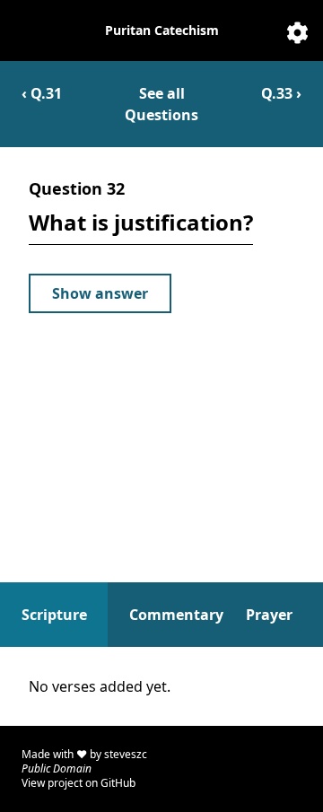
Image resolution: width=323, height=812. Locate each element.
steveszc (125, 754)
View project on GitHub (78, 782)
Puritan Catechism (162, 30)
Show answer (100, 293)
